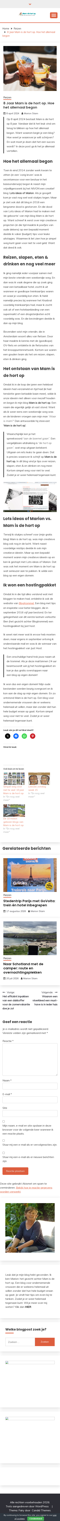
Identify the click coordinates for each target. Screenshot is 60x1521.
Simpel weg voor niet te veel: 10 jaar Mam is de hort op (13, 790)
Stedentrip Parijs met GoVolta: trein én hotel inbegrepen (29, 903)
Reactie (8, 1041)
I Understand (35, 1518)
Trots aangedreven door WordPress (27, 1506)
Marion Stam (31, 113)
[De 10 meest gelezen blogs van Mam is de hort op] (14, 810)
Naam (7, 1080)
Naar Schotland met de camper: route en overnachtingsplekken (23, 968)
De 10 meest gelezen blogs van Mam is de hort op (13, 822)
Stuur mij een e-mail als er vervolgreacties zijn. (29, 1144)
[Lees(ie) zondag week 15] (39, 779)
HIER (28, 1306)
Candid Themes (41, 1510)
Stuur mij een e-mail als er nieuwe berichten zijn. (28, 1159)
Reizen (7, 97)
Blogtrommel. (26, 603)
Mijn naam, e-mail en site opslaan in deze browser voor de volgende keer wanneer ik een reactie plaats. (27, 1129)
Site (4, 1107)
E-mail (7, 1094)
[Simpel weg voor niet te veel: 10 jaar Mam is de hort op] (14, 779)
